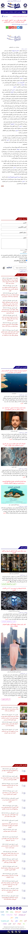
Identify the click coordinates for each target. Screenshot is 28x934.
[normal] (4, 16)
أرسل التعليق (23, 271)
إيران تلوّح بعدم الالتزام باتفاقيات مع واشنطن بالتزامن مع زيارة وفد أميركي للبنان (10, 289)
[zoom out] (7, 16)
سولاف (17, 149)
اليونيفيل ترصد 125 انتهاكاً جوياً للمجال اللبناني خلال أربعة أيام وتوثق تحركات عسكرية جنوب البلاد (10, 281)
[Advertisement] (14, 202)
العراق (23, 84)
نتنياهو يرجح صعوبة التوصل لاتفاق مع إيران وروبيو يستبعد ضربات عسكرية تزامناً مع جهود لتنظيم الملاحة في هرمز (10, 718)
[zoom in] (2, 16)
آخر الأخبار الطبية (6, 699)
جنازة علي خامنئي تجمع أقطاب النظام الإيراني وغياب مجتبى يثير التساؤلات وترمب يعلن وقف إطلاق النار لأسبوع (10, 304)
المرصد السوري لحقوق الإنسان (14, 177)
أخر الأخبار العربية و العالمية (18, 16)
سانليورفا (12, 124)
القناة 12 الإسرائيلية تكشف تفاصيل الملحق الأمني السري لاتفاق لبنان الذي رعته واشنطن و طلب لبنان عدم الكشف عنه (10, 333)
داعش (17, 50)
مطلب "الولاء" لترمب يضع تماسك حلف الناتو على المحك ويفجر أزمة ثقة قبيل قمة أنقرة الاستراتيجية (10, 311)
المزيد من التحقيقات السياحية (8, 584)
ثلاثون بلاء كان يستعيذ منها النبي (10, 831)
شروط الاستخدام (23, 253)
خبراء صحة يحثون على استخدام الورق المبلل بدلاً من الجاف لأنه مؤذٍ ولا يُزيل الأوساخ (10, 825)
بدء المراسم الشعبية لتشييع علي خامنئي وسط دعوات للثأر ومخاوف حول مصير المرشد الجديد (10, 318)
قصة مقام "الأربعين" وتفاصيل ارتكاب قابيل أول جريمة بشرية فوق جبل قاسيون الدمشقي (10, 884)
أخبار (26, 16)
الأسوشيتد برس (20, 82)
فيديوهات (14, 50)
